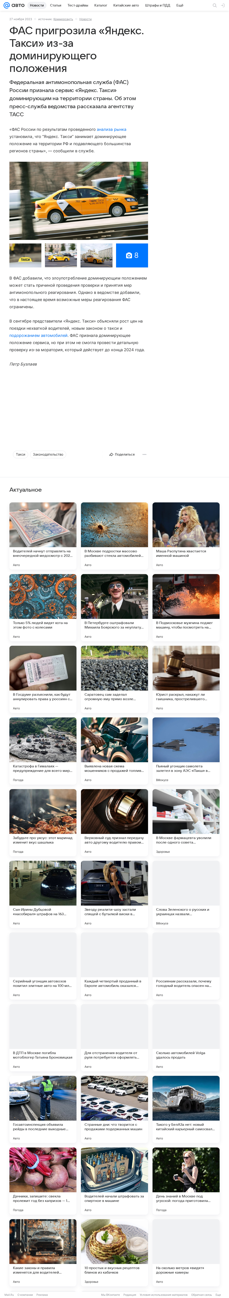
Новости (85, 19)
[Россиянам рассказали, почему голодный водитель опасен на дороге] (186, 966)
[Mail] (7, 5)
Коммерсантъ (63, 19)
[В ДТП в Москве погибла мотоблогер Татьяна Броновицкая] (42, 1037)
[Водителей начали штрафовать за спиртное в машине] (114, 1181)
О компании (25, 1294)
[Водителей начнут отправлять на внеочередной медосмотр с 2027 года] (42, 536)
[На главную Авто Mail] (17, 5)
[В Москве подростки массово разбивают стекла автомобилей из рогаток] (114, 536)
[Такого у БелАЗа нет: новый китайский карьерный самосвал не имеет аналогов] (186, 1109)
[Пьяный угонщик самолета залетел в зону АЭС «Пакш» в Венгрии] (186, 751)
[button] (78, 201)
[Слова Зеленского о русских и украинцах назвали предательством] (186, 894)
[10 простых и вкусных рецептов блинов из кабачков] (114, 1252)
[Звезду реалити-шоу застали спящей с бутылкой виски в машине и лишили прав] (114, 894)
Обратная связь (201, 1294)
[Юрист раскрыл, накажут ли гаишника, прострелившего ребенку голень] (186, 679)
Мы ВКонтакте (110, 1294)
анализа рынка (111, 129)
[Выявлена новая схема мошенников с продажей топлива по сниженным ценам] (114, 751)
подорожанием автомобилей (38, 335)
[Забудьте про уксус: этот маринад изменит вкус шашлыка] (42, 822)
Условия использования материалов (164, 1294)
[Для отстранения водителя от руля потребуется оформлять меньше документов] (114, 1037)
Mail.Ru (9, 1294)
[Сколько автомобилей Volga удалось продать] (186, 1037)
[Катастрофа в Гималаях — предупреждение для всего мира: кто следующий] (42, 751)
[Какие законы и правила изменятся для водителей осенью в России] (42, 1252)
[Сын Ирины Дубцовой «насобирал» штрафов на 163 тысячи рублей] (42, 894)
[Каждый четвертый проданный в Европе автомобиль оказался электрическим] (114, 966)
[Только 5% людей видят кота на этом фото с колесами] (42, 607)
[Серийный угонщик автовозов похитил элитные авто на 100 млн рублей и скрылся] (42, 966)
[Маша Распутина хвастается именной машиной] (186, 536)
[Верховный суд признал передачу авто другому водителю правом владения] (114, 822)
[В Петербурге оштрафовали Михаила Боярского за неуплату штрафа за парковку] (114, 607)
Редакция (129, 1294)
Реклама (42, 1294)
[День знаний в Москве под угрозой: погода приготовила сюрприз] (186, 1181)
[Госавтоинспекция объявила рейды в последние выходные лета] (42, 1109)
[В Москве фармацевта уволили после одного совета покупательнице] (186, 822)
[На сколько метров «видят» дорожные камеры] (186, 1252)
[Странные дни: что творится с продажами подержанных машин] (114, 1109)
